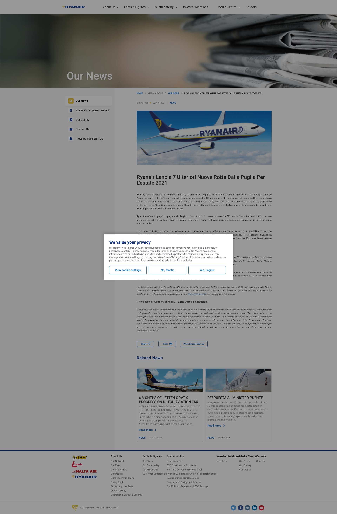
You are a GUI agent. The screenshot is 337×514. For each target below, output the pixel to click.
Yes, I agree (207, 270)
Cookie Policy (166, 260)
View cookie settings (128, 270)
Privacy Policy (184, 260)
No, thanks (167, 270)
